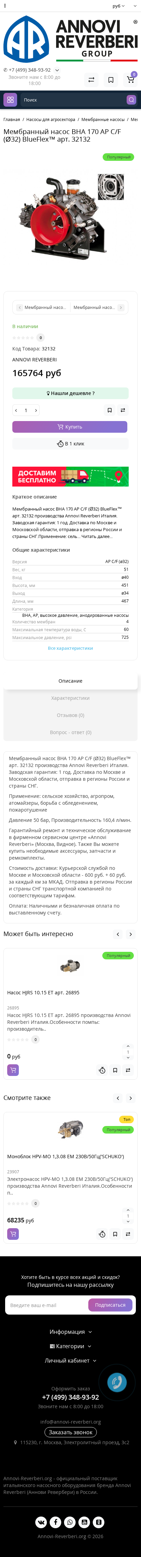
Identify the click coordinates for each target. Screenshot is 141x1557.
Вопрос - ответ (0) (70, 732)
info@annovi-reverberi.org (70, 1421)
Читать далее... (97, 536)
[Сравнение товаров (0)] (91, 80)
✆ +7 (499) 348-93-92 (27, 70)
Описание (70, 681)
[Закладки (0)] (111, 80)
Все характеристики (70, 648)
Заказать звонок (70, 1432)
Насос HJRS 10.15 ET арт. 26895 (43, 992)
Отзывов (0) (70, 715)
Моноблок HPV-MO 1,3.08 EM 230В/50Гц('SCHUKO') (65, 1156)
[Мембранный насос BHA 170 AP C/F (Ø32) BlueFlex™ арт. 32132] (70, 217)
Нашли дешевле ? (72, 393)
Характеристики (70, 698)
